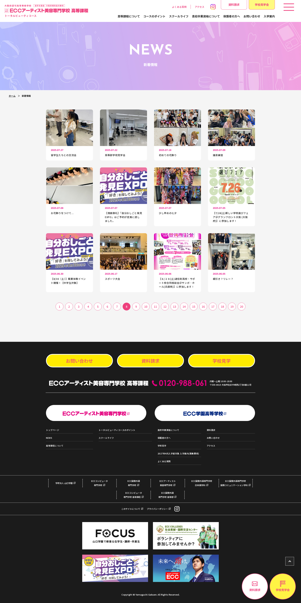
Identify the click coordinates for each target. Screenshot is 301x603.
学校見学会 (262, 4)
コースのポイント (154, 16)
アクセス (199, 7)
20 (241, 306)
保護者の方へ (231, 16)
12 (165, 306)
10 (145, 306)
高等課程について (129, 16)
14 (184, 306)
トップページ (52, 429)
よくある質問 (179, 7)
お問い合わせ (252, 16)
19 (232, 306)
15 (193, 306)
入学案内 (269, 16)
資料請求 (234, 4)
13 (174, 306)
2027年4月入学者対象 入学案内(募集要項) (178, 453)
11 (155, 306)
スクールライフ (178, 16)
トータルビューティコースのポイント (117, 429)
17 (212, 306)
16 (203, 306)
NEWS (49, 437)
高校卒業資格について (206, 16)
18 (222, 306)
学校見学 (222, 360)
